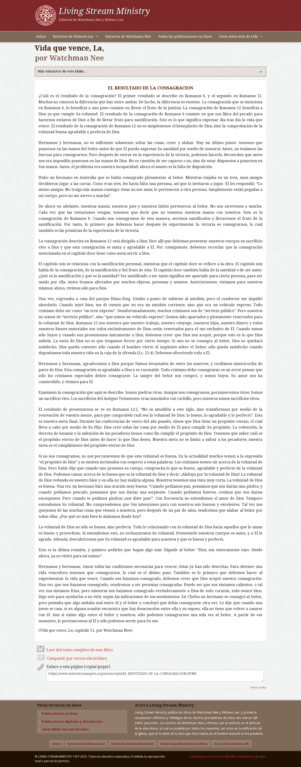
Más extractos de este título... (62, 71)
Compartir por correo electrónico (77, 658)
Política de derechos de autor (247, 756)
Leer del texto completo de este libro (80, 650)
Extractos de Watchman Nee (128, 36)
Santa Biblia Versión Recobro (65, 729)
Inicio (41, 36)
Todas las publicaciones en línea (185, 36)
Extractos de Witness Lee (73, 36)
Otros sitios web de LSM (238, 36)
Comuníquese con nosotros (207, 756)
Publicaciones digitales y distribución (72, 721)
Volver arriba (258, 687)
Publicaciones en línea (60, 713)
